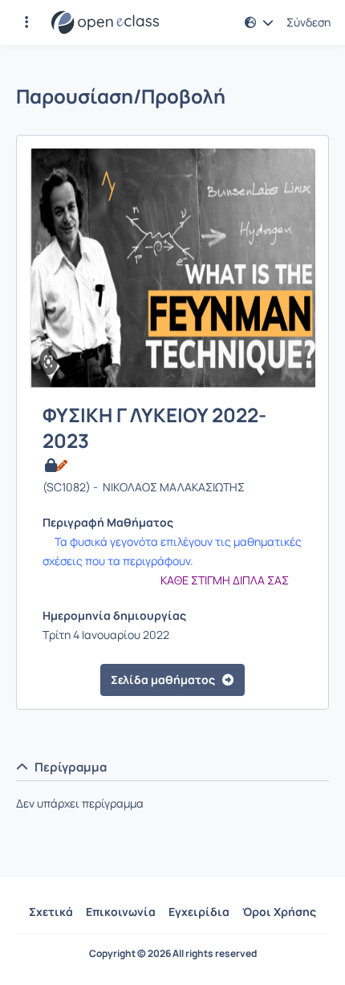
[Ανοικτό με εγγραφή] (55, 465)
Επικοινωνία (121, 911)
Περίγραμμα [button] (70, 767)
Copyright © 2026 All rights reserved (173, 953)
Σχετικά (51, 911)
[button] (26, 22)
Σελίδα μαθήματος (163, 679)
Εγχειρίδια (198, 911)
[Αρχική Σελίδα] (105, 22)
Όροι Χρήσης (279, 911)
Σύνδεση (308, 22)
